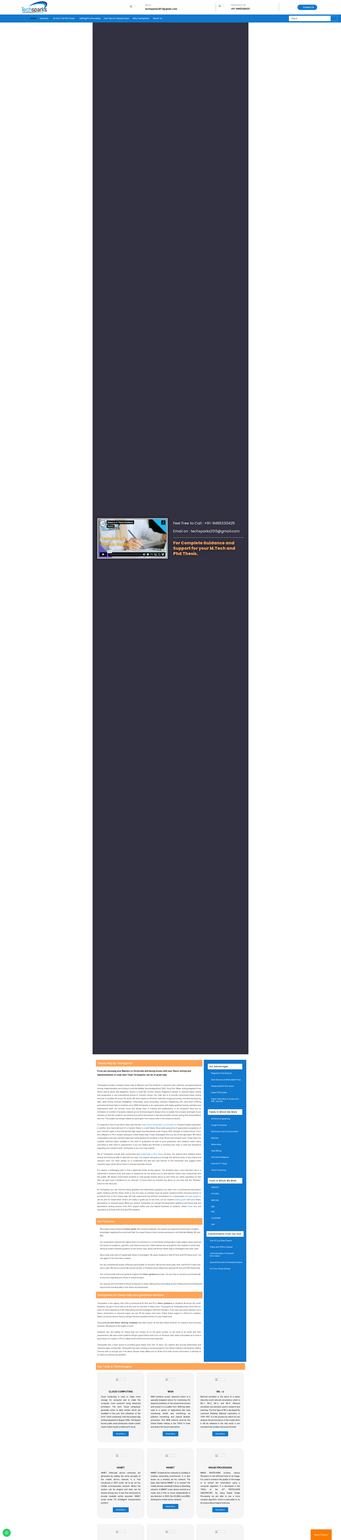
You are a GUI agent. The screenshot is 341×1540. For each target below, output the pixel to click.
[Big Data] (209, 1138)
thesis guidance (194, 1196)
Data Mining (216, 1151)
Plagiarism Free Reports (221, 1073)
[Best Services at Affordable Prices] (209, 1080)
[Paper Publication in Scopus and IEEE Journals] (209, 1099)
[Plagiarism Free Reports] (209, 1073)
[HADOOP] (209, 1187)
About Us (157, 18)
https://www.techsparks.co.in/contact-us (159, 1125)
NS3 (213, 1212)
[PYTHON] (209, 1194)
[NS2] (209, 1207)
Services (44, 18)
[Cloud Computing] (209, 1170)
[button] (44, 18)
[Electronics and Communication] (209, 1131)
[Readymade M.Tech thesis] (209, 1086)
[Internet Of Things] (209, 1163)
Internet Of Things (219, 1163)
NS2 (213, 1207)
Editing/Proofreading (90, 18)
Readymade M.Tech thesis (222, 1086)
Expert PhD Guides (219, 1092)
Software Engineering (220, 1119)
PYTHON (215, 1194)
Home (33, 18)
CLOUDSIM (215, 1218)
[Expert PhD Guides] (209, 1092)
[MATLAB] (209, 1200)
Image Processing (219, 1125)
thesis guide (180, 1200)
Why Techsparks (141, 18)
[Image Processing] (209, 1125)
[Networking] (209, 1144)
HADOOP (215, 1187)
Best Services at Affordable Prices (226, 1080)
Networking (216, 1144)
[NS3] (209, 1212)
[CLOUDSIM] (209, 1218)
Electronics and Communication (225, 1131)
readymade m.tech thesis (152, 1154)
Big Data (214, 1138)
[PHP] (209, 1224)
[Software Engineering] (209, 1119)
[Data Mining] (209, 1151)
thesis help (192, 1206)
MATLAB (215, 1200)
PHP (213, 1224)
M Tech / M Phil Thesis (64, 18)
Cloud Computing (218, 1170)
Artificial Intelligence (220, 1157)
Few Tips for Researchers (116, 18)
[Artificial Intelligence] (209, 1157)
